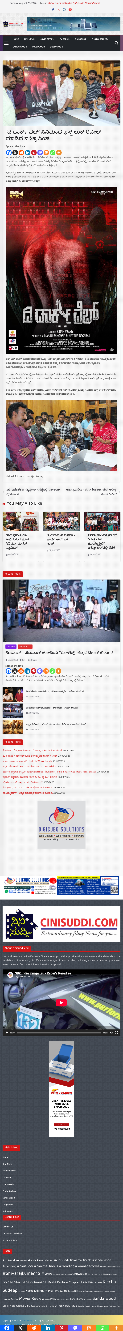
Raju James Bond (63, 1299)
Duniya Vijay (92, 1274)
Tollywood (38, 47)
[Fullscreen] (116, 1032)
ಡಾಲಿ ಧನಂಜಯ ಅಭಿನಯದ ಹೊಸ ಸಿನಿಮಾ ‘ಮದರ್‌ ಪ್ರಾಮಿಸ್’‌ (17, 542)
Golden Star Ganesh (18, 1282)
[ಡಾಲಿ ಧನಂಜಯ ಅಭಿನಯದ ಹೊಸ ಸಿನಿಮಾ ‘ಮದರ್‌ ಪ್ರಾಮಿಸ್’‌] (21, 514)
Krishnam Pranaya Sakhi (51, 1291)
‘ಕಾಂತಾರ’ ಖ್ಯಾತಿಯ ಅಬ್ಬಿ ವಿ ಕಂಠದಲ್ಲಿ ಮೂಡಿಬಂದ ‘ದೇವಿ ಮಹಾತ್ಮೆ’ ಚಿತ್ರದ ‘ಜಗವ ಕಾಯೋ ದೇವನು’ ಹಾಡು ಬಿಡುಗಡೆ (50, 771)
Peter (53, 1299)
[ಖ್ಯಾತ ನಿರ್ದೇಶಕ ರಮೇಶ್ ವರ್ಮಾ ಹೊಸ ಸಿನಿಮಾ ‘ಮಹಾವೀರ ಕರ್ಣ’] (13, 727)
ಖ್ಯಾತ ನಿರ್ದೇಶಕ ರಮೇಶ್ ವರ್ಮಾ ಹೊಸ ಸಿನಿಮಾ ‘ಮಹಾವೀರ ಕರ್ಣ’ (56, 724)
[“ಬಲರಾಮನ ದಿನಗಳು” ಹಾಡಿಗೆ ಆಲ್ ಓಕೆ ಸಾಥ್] (61, 514)
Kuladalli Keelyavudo (77, 1291)
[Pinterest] (34, 152)
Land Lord (91, 1291)
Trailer (43, 1306)
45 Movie (43, 1274)
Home (16, 39)
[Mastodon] (40, 152)
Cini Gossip (80, 39)
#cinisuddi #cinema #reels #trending (45, 1266)
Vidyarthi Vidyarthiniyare (94, 1306)
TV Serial (65, 39)
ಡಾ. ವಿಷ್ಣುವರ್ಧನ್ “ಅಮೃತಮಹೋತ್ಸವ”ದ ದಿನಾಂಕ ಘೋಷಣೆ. (28, 792)
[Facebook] (9, 152)
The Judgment (33, 1306)
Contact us (8, 1227)
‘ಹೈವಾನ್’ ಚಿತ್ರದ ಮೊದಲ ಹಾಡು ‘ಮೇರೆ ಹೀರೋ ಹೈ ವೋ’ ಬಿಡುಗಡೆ (30, 776)
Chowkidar (79, 1274)
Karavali (88, 1282)
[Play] (6, 1032)
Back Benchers (66, 1274)
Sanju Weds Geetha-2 (14, 1306)
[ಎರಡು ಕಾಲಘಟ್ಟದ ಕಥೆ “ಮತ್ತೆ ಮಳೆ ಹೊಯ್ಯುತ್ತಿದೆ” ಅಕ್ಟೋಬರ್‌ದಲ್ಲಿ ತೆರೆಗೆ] (102, 514)
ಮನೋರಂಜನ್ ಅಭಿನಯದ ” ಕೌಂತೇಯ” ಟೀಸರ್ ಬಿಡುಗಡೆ (52, 708)
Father (100, 1274)
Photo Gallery (100, 39)
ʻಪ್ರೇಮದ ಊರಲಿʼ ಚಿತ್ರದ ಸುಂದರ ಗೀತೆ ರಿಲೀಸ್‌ (22, 782)
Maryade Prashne (10, 1299)
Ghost (115, 1274)
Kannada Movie (44, 1282)
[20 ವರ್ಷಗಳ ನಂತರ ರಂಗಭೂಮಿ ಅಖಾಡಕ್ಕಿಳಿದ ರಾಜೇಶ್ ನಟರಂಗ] (13, 694)
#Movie (103, 1266)
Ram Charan (77, 1299)
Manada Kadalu (109, 1291)
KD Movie (98, 1282)
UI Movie (50, 1306)
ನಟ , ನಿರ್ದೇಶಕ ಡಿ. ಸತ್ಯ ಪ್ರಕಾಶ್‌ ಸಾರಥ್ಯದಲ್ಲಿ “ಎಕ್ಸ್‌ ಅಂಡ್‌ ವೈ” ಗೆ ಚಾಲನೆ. (33, 492)
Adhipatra (56, 1274)
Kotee (29, 1291)
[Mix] (46, 152)
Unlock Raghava (66, 1306)
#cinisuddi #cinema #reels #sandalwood (28, 1260)
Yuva (118, 1306)
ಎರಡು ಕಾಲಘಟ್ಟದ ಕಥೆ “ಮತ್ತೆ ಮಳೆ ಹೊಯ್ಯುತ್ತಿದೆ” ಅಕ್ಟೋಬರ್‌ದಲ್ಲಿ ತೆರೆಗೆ (102, 542)
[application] (61, 1002)
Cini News (29, 39)
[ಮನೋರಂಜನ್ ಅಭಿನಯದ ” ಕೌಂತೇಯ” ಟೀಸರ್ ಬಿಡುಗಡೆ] (13, 711)
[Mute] (111, 1032)
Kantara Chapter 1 (69, 1282)
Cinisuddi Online (29, 660)
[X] (15, 152)
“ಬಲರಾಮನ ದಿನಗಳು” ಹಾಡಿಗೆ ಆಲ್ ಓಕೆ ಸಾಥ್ (61, 540)
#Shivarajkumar (19, 1274)
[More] (59, 152)
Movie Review (47, 39)
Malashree (99, 1291)
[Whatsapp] (52, 152)
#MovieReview (113, 1267)
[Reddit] (21, 152)
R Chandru (88, 1299)
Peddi (47, 1299)
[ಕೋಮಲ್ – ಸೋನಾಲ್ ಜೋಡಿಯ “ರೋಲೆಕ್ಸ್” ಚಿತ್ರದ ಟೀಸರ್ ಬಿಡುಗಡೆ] (61, 611)
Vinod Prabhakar (110, 1306)
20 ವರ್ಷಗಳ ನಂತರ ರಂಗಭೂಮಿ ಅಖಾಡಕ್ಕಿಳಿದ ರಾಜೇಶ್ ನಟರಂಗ (76, 3)
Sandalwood (20, 47)
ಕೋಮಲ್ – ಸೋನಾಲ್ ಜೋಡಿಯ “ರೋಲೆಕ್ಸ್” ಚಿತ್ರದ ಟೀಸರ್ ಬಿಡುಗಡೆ (59, 653)
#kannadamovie (87, 1266)
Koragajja (21, 1291)
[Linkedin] (27, 152)
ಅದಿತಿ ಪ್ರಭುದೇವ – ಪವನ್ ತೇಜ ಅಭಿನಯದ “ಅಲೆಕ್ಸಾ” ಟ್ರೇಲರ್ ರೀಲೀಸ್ (91, 492)
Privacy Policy (10, 1240)
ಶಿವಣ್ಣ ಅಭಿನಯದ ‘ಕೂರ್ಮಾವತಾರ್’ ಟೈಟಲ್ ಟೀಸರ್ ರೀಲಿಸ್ (28, 787)
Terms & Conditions (12, 1234)
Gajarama (107, 1274)
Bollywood (56, 47)
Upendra (81, 1306)
